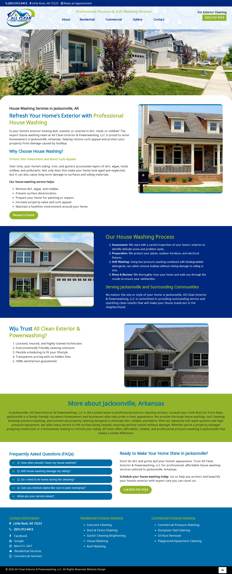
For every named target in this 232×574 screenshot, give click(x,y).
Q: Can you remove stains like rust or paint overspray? (50, 487)
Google (19, 541)
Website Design (96, 569)
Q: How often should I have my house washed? (46, 462)
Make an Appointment (78, 3)
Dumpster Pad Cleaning (174, 530)
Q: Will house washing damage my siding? (43, 471)
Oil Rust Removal (169, 535)
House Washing (97, 541)
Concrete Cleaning (99, 525)
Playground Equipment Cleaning (180, 541)
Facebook (20, 536)
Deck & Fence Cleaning (102, 530)
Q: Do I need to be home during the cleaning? (45, 479)
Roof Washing (96, 546)
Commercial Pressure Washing (178, 525)
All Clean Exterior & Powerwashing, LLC (38, 569)
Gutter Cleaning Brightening (106, 535)
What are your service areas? (34, 496)
